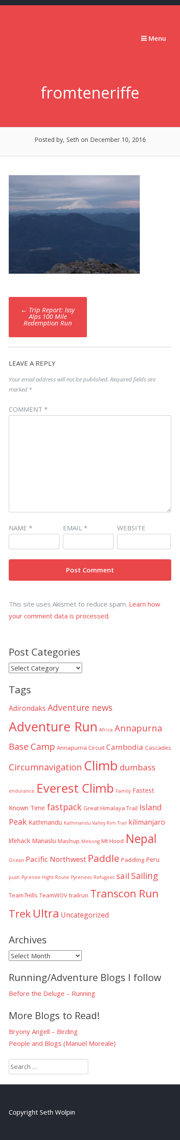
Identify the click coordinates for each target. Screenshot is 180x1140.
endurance (22, 791)
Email (75, 527)
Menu (156, 38)
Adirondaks (27, 708)
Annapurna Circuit (80, 748)
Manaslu (44, 840)
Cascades (158, 748)
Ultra (46, 913)
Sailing (144, 875)
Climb (101, 765)
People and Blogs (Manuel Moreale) (62, 1043)
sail (122, 876)
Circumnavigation (45, 767)
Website (131, 527)
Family (123, 791)
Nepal (141, 839)
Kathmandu (45, 822)
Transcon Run (124, 893)
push (14, 877)
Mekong (90, 841)
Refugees (103, 877)
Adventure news (80, 707)
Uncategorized (85, 915)
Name (20, 527)
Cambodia (124, 747)
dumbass (138, 767)
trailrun (78, 895)
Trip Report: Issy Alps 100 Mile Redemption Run (48, 316)
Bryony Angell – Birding (43, 1031)
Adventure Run (53, 726)
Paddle (103, 858)
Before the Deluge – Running (52, 993)
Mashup (69, 841)
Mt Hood (112, 841)
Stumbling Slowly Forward (46, 60)
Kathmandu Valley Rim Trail (95, 823)
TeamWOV (53, 895)
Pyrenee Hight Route (45, 877)
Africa (106, 730)
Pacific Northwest (56, 859)
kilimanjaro (146, 822)
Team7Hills (23, 895)
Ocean (16, 860)
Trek (20, 914)
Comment (28, 409)
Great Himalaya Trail (110, 808)
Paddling (132, 860)
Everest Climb (75, 788)
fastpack (64, 807)
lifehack (19, 840)
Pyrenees (81, 877)
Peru (152, 859)
